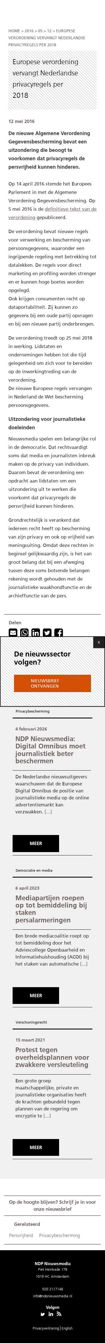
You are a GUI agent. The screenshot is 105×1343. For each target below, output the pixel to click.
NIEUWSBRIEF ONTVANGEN (45, 683)
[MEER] (37, 833)
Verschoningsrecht (31, 1022)
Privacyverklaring (46, 1328)
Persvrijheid (21, 1235)
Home (14, 31)
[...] (48, 812)
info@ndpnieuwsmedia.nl (52, 1296)
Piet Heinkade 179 (52, 1269)
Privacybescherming (33, 711)
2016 (29, 31)
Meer (36, 843)
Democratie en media (34, 870)
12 (49, 31)
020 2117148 (52, 1289)
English (67, 1328)
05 (40, 31)
